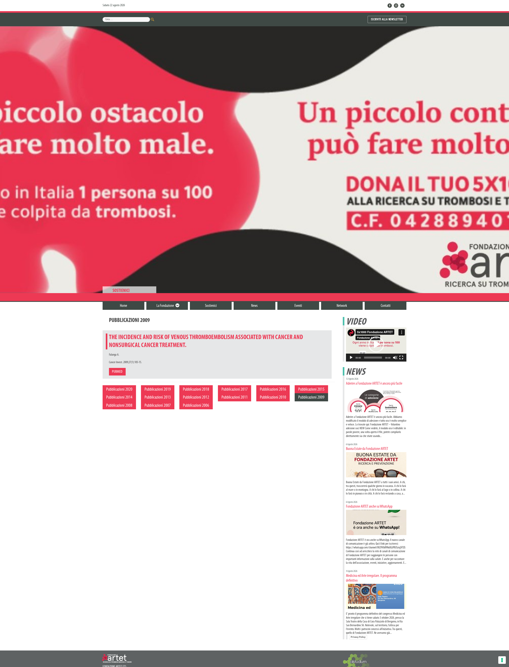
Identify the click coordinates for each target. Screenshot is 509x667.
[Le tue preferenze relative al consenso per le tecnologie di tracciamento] (502, 660)
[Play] (351, 358)
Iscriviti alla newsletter (387, 19)
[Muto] (395, 358)
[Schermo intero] (401, 358)
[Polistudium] (358, 662)
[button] (376, 344)
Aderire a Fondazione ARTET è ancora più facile (374, 384)
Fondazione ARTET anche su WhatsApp (369, 507)
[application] (376, 345)
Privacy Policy (358, 637)
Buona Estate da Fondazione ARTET (367, 449)
